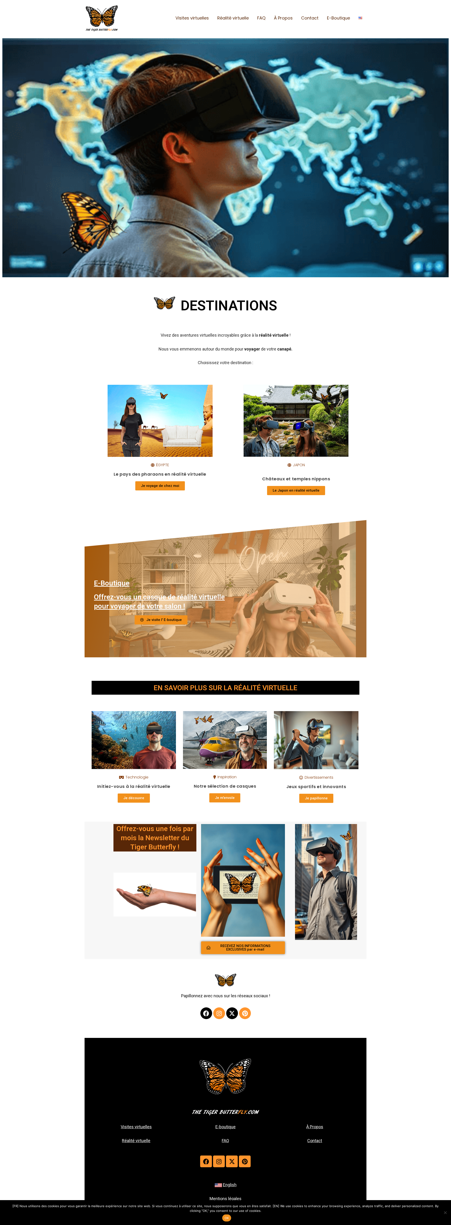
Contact (310, 18)
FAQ (261, 18)
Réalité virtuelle (233, 18)
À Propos (283, 18)
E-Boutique (338, 18)
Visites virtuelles (192, 18)
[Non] (445, 1212)
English (230, 1184)
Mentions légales (225, 1198)
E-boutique (225, 1126)
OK (227, 1218)
